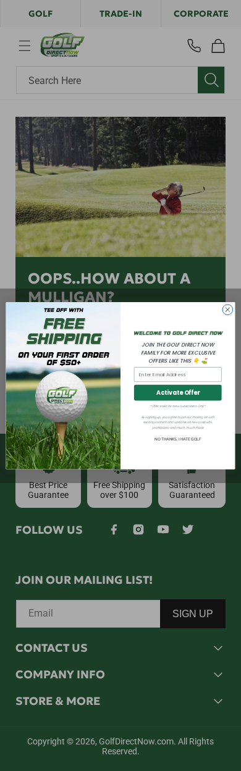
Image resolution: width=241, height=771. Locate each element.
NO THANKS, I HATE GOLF (177, 439)
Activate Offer (178, 393)
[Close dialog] (227, 310)
